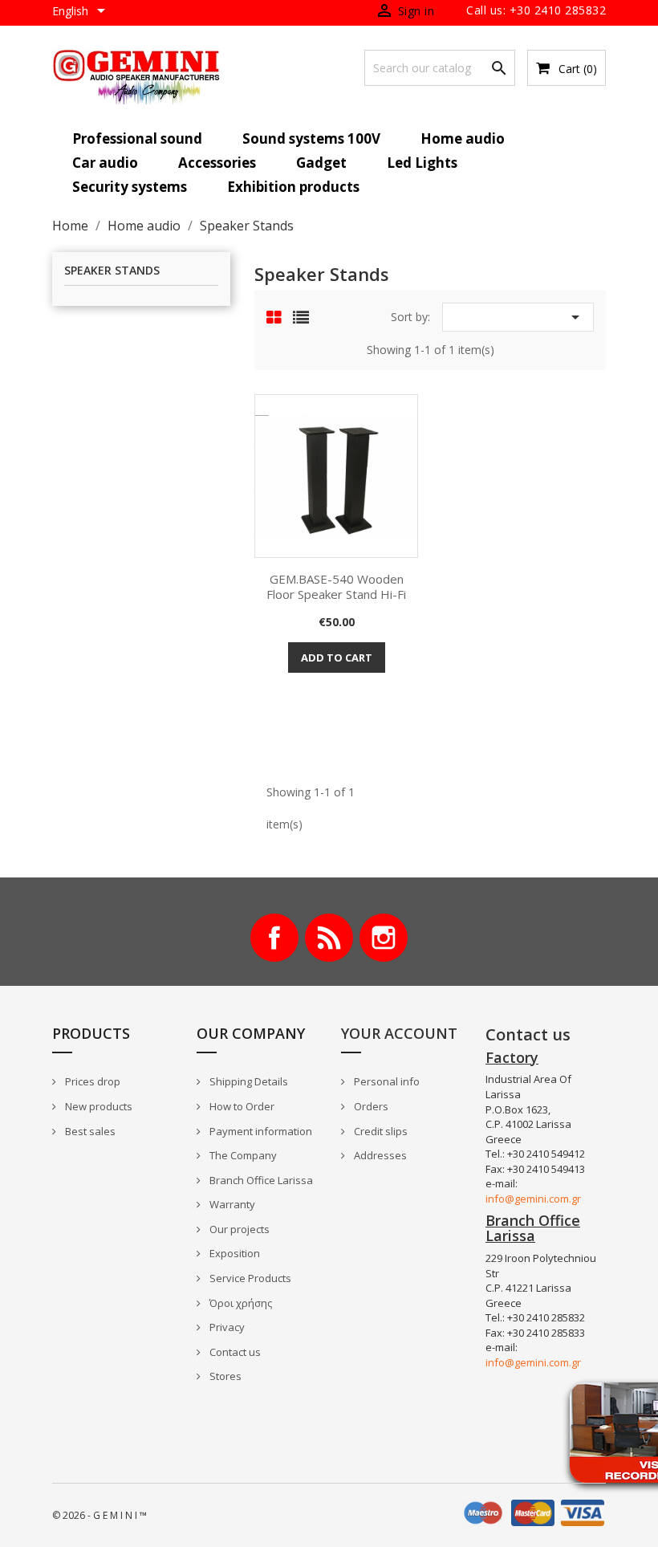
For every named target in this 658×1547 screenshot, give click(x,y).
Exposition (233, 1253)
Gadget (321, 162)
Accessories (217, 162)
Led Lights (422, 162)
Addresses (379, 1155)
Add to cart (336, 657)
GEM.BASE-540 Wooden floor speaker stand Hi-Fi (336, 587)
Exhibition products (293, 186)
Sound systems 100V (311, 138)
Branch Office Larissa (260, 1180)
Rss (329, 938)
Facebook (274, 938)
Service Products (249, 1278)
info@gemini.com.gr (533, 1198)
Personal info (385, 1081)
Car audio (105, 162)
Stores (224, 1376)
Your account (399, 1033)
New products (97, 1106)
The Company (242, 1155)
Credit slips (379, 1131)
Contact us (234, 1352)
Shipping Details (247, 1081)
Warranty (231, 1204)
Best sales (89, 1131)
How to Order (240, 1106)
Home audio (462, 138)
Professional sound (137, 138)
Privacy (226, 1327)
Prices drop (91, 1081)
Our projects (238, 1229)
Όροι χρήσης (239, 1303)
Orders (369, 1106)
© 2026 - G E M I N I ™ (99, 1515)
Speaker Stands (112, 271)
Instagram (383, 938)
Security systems (129, 186)
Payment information (259, 1131)
